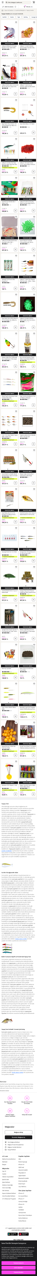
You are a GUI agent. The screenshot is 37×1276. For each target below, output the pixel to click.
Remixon (17, 1088)
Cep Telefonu (22, 1186)
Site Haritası (5, 1190)
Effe (14, 1088)
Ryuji (24, 1084)
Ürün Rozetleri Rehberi (8, 1196)
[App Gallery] (24, 1234)
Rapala (2, 1086)
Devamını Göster (4, 1090)
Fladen (7, 1088)
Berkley (26, 17)
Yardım (4, 1174)
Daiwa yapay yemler (21, 939)
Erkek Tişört (21, 1184)
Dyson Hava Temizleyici (25, 1215)
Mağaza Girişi (18, 1132)
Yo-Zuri (31, 1086)
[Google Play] (13, 1234)
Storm (31, 1088)
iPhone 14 (21, 1164)
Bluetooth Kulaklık (23, 1178)
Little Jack (2, 1088)
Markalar (4, 1162)
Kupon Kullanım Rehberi (9, 1193)
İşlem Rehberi (6, 1182)
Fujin (19, 17)
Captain (19, 1086)
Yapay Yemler (30, 10)
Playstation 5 (22, 1173)
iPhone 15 (21, 1193)
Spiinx (27, 1084)
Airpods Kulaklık (23, 1170)
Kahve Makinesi (23, 1218)
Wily (9, 1086)
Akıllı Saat (21, 1167)
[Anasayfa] (2, 10)
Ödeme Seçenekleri (7, 1177)
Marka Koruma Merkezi (9, 1159)
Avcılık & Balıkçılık (20, 10)
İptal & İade (5, 1179)
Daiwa (31, 1084)
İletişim (4, 1164)
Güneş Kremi (22, 1212)
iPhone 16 (21, 1204)
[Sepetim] (33, 2)
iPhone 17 (21, 1199)
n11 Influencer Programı (9, 1199)
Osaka (6, 1086)
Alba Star (26, 1088)
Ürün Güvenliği (6, 1188)
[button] (7, 41)
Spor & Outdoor (9, 10)
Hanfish (4, 17)
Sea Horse (13, 1086)
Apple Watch (22, 1175)
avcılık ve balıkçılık (7, 851)
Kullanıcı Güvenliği (7, 1185)
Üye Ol (4, 1171)
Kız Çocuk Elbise (23, 1196)
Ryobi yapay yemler (17, 1072)
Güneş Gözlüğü (22, 1201)
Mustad (26, 1086)
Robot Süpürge (22, 1162)
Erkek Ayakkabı (22, 1181)
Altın (19, 1159)
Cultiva (22, 1088)
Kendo (12, 17)
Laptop (20, 1207)
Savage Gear (19, 1084)
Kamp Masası (22, 1221)
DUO (22, 1086)
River (10, 1088)
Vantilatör (21, 1210)
